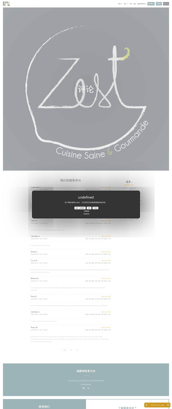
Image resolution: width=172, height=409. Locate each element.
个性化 (95, 208)
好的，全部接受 (80, 208)
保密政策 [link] (86, 211)
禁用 (89, 208)
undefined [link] (86, 213)
